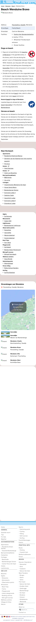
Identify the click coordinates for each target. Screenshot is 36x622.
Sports (21, 527)
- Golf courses (23, 536)
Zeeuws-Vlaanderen (25, 562)
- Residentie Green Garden (7, 547)
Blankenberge (5, 107)
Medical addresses (25, 554)
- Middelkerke (23, 599)
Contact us (22, 612)
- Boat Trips (4, 587)
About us (21, 607)
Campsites (4, 555)
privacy (12, 620)
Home (3, 527)
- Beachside (5, 559)
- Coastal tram (23, 552)
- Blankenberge (23, 590)
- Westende (22, 601)
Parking (24, 34)
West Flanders (23, 573)
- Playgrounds (5, 591)
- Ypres (21, 579)
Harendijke (6, 68)
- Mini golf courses (7, 598)
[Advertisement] (18, 145)
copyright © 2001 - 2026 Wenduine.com (23, 620)
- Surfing (21, 538)
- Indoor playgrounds (7, 593)
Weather (3, 539)
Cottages (4, 557)
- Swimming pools (24, 529)
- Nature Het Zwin (24, 571)
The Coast (22, 582)
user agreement (6, 620)
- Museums (4, 578)
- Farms (3, 589)
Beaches (3, 573)
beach (16, 93)
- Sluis (21, 566)
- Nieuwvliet (22, 564)
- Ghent (21, 577)
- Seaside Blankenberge (8, 550)
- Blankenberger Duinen (8, 561)
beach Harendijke (6, 105)
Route (21, 548)
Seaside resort (5, 532)
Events (21, 542)
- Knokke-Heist (23, 586)
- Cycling (21, 531)
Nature (3, 604)
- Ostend (21, 597)
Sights (3, 576)
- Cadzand (22, 569)
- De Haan (22, 593)
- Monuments (5, 580)
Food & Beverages (24, 540)
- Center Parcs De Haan (8, 564)
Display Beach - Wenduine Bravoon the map (18, 307)
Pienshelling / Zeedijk (18, 25)
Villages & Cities (6, 602)
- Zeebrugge (23, 588)
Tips (2, 535)
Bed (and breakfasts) (7, 553)
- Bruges (21, 575)
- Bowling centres (6, 595)
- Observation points (7, 582)
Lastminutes (5, 568)
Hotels (3, 566)
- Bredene (22, 595)
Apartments (5, 544)
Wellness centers (6, 600)
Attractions (4, 584)
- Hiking (21, 533)
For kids (3, 537)
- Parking (22, 550)
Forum (21, 556)
